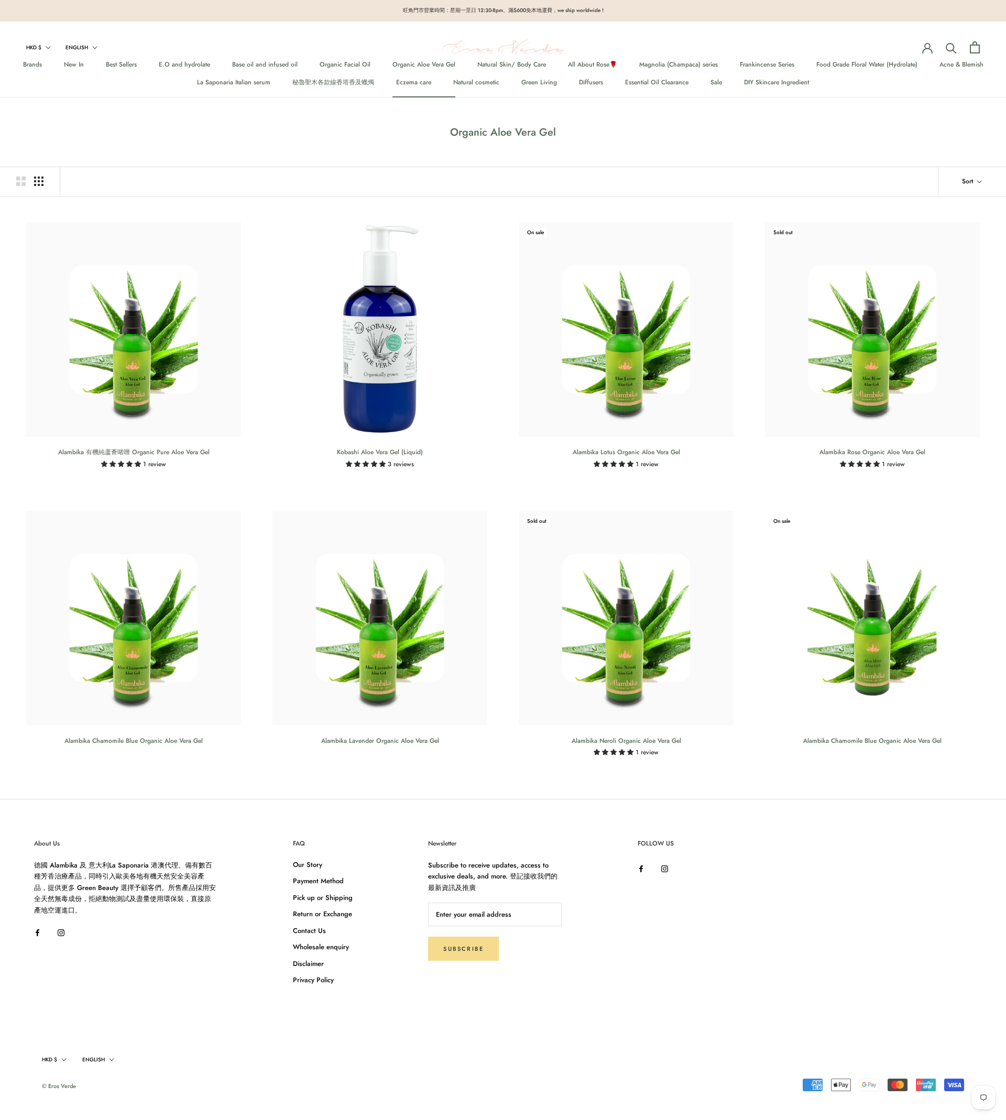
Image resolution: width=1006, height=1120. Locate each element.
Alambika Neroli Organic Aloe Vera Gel (626, 740)
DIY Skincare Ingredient (776, 82)
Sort (968, 181)
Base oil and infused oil (265, 64)
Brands (32, 64)
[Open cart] (975, 47)
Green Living (539, 82)
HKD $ (33, 47)
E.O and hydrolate (184, 64)
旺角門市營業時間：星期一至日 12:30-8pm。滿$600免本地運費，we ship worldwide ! (503, 10)
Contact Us (309, 931)
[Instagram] (61, 931)
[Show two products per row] (21, 181)
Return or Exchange (322, 914)
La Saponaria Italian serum (233, 82)
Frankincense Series (767, 64)
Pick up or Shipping (323, 898)
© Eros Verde (59, 1086)
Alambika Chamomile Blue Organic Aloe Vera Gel (133, 740)
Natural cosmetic (476, 82)
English (76, 47)
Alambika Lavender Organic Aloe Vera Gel (380, 740)
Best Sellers (121, 64)
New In (74, 64)
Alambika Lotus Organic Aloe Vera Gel (626, 452)
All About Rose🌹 (592, 64)
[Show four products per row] (38, 181)
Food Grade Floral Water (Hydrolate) (866, 64)
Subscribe (463, 949)
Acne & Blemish (961, 64)
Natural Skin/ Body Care (511, 64)
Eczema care (413, 82)
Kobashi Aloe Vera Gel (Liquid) (380, 452)
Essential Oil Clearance (656, 82)
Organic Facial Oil (345, 64)
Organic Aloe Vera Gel (423, 64)
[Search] (951, 47)
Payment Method (318, 881)
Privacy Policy (313, 980)
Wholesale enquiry (321, 947)
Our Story (307, 865)
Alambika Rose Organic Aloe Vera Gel (872, 452)
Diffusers (591, 82)
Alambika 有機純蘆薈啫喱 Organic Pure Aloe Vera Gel (134, 452)
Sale (716, 82)
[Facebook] (37, 931)
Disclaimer (308, 964)
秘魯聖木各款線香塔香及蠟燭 (333, 82)
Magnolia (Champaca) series (678, 64)
